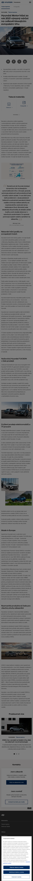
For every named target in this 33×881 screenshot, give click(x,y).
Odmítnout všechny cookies (16, 872)
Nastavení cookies (16, 877)
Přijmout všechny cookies (16, 867)
